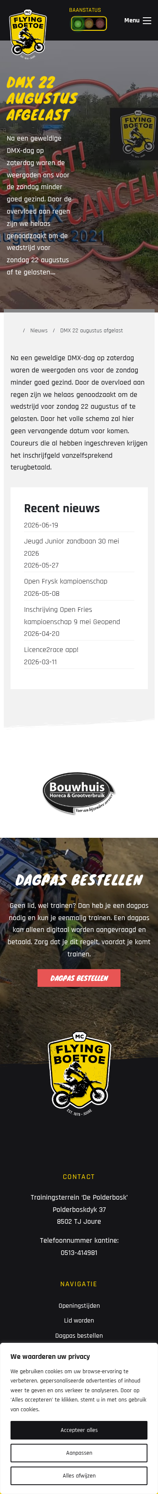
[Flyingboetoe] (27, 20)
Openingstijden (79, 1305)
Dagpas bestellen (79, 1335)
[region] (79, 1418)
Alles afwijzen (79, 1476)
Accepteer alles (79, 1430)
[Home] (14, 330)
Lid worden (79, 1320)
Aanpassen (79, 1453)
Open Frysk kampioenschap (65, 587)
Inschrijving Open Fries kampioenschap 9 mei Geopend (72, 622)
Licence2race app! (51, 656)
